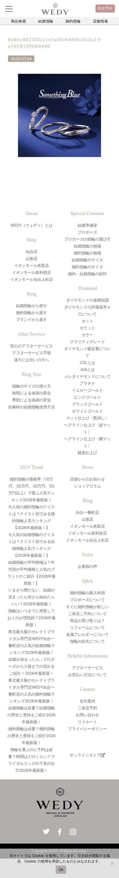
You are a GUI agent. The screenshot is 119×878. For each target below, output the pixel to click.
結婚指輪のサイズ (87, 259)
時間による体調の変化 (31, 393)
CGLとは (87, 362)
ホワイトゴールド (87, 411)
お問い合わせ (87, 714)
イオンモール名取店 (31, 265)
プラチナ (87, 383)
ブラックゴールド (87, 404)
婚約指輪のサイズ (87, 266)
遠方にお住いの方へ (31, 359)
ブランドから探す (31, 319)
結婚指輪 (45, 21)
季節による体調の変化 (31, 400)
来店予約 (105, 8)
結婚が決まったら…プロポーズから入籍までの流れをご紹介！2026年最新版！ (31, 666)
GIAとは (88, 369)
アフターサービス (87, 667)
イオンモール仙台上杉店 (31, 279)
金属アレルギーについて (87, 634)
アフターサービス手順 (31, 352)
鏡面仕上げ (87, 452)
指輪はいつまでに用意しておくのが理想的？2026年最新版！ (31, 617)
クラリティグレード (87, 341)
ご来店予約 (87, 707)
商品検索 (18, 21)
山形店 (31, 258)
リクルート (87, 721)
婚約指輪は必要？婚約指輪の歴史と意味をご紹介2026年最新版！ (31, 735)
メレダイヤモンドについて (87, 376)
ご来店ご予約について (87, 613)
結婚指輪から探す (31, 305)
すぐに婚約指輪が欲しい (87, 606)
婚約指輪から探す (31, 312)
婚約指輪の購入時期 (87, 592)
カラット (87, 327)
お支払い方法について (87, 674)
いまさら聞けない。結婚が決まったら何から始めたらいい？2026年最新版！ (31, 597)
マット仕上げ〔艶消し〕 (87, 418)
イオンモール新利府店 (31, 272)
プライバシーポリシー (87, 728)
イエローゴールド (87, 390)
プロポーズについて (87, 599)
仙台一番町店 (87, 512)
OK (61, 869)
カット (87, 320)
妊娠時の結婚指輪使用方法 (31, 406)
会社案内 (87, 701)
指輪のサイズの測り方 (31, 386)
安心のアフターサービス (31, 345)
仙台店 (31, 251)
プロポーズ (87, 232)
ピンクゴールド (87, 397)
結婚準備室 (87, 225)
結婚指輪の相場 (87, 246)
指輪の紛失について (87, 641)
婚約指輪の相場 (87, 253)
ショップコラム (87, 486)
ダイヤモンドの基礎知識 (87, 300)
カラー (87, 334)
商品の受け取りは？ (87, 620)
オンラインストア (85, 755)
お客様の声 (87, 566)
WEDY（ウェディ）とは (32, 225)
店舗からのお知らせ (87, 479)
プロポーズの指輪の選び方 (87, 239)
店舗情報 (100, 21)
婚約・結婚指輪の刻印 (87, 273)
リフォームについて (87, 627)
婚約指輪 (73, 21)
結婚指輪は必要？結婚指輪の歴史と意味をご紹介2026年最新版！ (31, 714)
